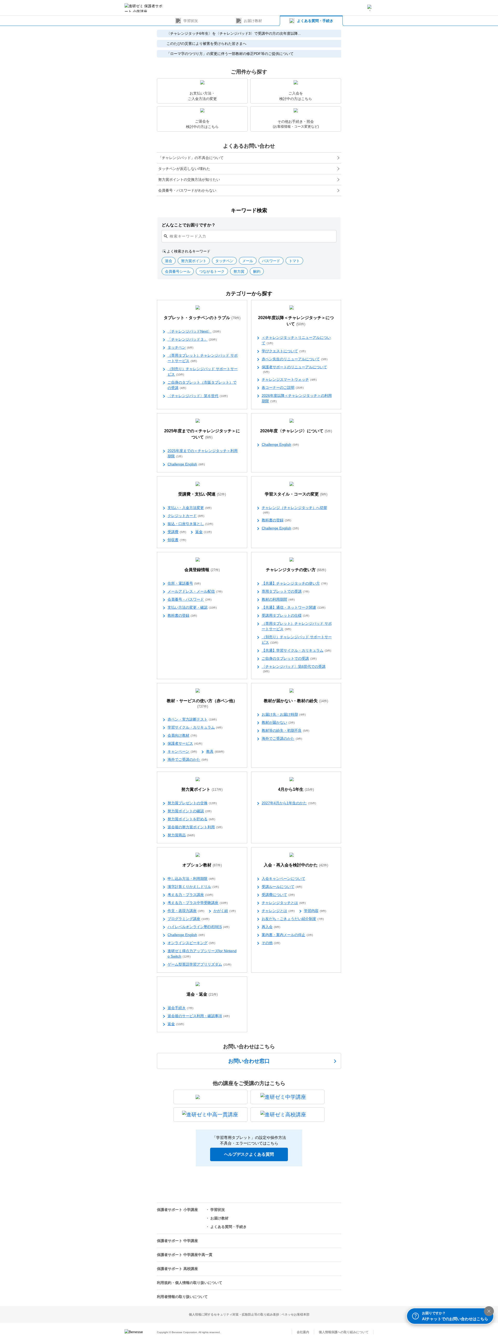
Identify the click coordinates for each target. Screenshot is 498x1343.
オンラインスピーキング (191, 943)
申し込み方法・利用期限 (191, 879)
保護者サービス (185, 743)
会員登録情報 (202, 570)
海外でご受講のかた (188, 759)
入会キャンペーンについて (283, 879)
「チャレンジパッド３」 (192, 339)
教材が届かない (278, 722)
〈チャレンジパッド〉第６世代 (198, 396)
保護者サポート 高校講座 (177, 1269)
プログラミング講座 (189, 919)
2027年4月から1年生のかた (289, 803)
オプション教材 (202, 865)
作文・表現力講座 (186, 911)
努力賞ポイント (202, 789)
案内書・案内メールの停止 (287, 935)
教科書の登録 (276, 520)
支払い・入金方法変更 (190, 508)
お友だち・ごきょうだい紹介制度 (293, 919)
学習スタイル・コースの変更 (296, 494)
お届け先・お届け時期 (284, 714)
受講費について (278, 895)
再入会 (271, 927)
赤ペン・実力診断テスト (192, 719)
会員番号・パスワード (190, 599)
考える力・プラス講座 (190, 895)
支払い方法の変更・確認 (192, 607)
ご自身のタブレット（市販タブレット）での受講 (202, 385)
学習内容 (315, 911)
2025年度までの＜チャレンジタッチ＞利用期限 (203, 453)
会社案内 (303, 1332)
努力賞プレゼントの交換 (192, 803)
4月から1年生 (296, 789)
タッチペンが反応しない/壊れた (184, 169)
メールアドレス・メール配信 (195, 591)
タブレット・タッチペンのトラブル (202, 317)
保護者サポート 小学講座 (177, 1210)
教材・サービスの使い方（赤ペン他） (202, 703)
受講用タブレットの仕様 (285, 615)
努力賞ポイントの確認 (190, 811)
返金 (203, 532)
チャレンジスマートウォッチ (289, 379)
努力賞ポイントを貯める (191, 819)
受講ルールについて (282, 887)
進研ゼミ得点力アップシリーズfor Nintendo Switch (202, 953)
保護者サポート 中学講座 (177, 1241)
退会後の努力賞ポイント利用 (195, 827)
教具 (215, 751)
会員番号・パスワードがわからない (187, 190)
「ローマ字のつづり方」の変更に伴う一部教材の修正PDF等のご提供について (230, 54)
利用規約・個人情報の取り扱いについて (189, 1283)
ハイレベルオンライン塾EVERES (199, 927)
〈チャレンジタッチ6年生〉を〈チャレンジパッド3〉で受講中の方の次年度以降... (234, 33)
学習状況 (190, 21)
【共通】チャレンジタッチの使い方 (295, 583)
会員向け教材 (182, 735)
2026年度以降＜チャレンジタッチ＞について (296, 320)
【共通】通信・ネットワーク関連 (294, 607)
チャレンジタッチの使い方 (296, 570)
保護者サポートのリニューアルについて (294, 369)
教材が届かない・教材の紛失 (296, 701)
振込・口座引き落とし (190, 524)
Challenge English (186, 464)
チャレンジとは (278, 911)
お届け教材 (253, 21)
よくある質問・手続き (315, 21)
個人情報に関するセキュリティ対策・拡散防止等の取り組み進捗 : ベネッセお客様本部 (249, 1314)
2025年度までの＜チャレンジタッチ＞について (202, 434)
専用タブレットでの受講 (285, 591)
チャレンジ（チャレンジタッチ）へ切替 (294, 510)
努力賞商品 (181, 835)
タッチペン (180, 347)
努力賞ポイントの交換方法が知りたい (189, 179)
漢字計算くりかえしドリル (193, 887)
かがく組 (224, 911)
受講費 (177, 532)
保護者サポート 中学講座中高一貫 (184, 1255)
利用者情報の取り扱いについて (182, 1297)
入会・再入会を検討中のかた (296, 865)
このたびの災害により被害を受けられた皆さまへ (206, 43)
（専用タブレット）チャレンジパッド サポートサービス (203, 358)
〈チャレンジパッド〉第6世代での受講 (294, 668)
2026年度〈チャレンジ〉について (296, 431)
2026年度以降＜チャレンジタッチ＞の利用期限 (297, 398)
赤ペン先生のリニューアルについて (295, 359)
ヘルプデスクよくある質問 (249, 1154)
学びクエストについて (284, 351)
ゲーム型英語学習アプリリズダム (199, 964)
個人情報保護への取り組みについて (344, 1332)
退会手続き (180, 1008)
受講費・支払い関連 (202, 494)
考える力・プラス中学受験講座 (198, 903)
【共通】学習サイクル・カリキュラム (296, 650)
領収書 (177, 540)
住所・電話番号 (184, 583)
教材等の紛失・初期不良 (285, 730)
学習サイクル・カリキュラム (195, 727)
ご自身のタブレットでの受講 (289, 658)
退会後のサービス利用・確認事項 (199, 1016)
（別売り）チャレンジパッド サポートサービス (203, 371)
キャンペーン (182, 751)
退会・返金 (202, 994)
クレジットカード (186, 516)
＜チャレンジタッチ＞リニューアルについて (296, 340)
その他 (271, 943)
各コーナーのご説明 (283, 387)
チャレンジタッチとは (284, 903)
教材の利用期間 (278, 599)
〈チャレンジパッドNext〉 (194, 331)
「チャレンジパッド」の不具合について (191, 158)
